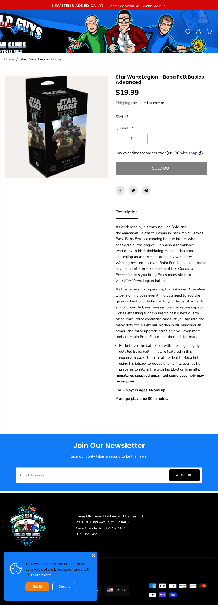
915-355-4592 (88, 534)
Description (127, 212)
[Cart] (209, 31)
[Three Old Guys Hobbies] (109, 31)
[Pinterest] (146, 190)
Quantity (125, 128)
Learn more (41, 575)
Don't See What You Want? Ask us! (137, 6)
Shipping (123, 102)
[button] (7, 30)
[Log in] (198, 31)
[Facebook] (120, 190)
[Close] (93, 555)
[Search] (188, 31)
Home (9, 59)
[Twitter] (133, 190)
